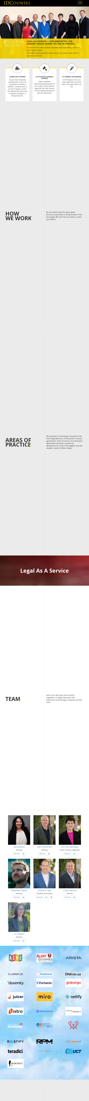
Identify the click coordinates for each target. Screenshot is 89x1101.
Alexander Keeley (19, 890)
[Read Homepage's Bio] (19, 830)
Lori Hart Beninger (70, 847)
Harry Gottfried (44, 847)
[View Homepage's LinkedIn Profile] (23, 854)
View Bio (17, 854)
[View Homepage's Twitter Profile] (51, 897)
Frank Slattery (70, 890)
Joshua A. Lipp (44, 890)
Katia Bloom (19, 847)
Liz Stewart (19, 934)
